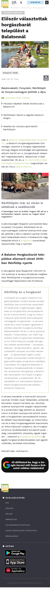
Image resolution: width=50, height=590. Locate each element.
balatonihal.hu (23, 166)
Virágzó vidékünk (13, 13)
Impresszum (11, 519)
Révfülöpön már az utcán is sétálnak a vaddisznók (22, 205)
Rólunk (9, 514)
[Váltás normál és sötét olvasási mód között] (21, 2)
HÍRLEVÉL (10, 508)
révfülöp (27, 8)
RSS (7, 503)
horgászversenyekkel (31, 436)
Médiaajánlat (12, 536)
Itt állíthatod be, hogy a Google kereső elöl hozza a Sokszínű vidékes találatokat (28, 465)
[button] (46, 7)
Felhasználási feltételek (18, 525)
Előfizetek (35, 2)
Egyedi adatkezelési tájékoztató (21, 531)
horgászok (26, 240)
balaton (16, 8)
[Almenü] (14, 2)
